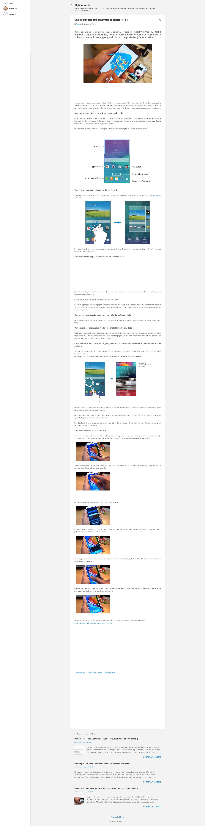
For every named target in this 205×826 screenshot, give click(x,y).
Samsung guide (109, 673)
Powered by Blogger (118, 817)
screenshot (157, 195)
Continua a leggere (152, 757)
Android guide (80, 673)
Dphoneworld (83, 5)
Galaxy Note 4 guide (95, 673)
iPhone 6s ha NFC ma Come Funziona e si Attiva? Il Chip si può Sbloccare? (106, 788)
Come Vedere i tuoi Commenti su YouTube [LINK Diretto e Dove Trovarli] (106, 739)
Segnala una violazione (118, 821)
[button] (159, 19)
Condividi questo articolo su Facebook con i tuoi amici (93, 623)
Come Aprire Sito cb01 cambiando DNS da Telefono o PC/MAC (102, 764)
